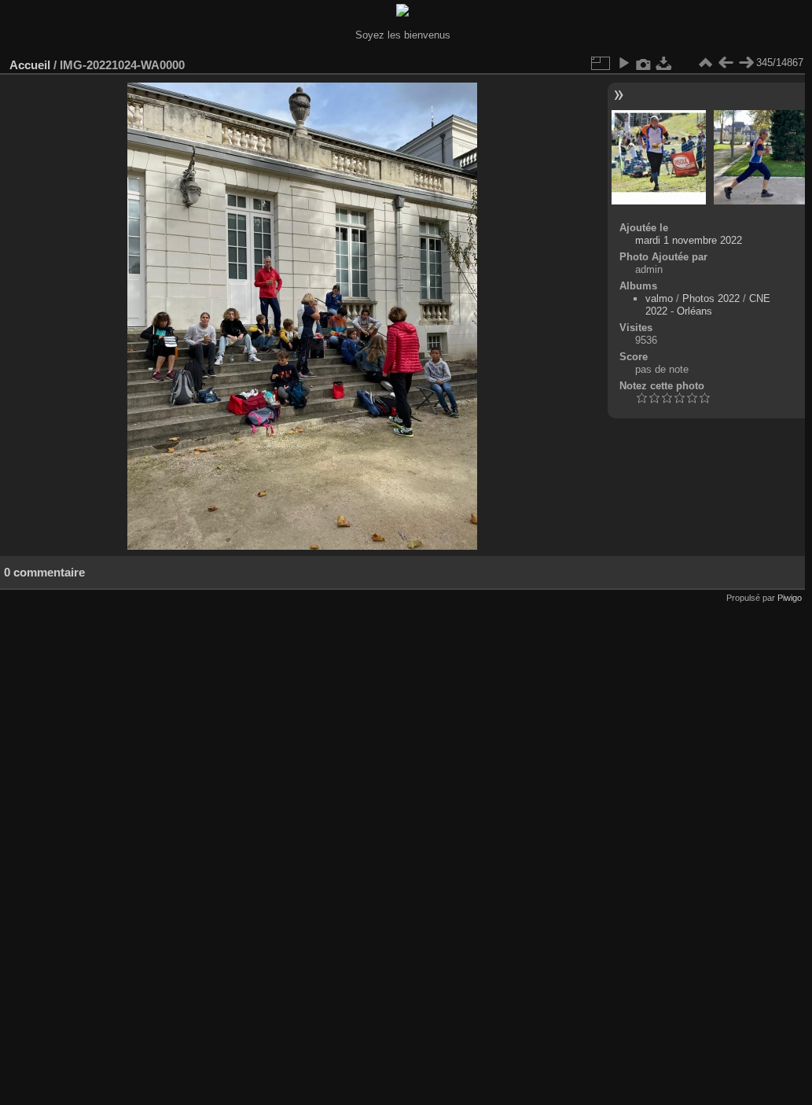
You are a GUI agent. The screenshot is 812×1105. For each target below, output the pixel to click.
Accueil (29, 65)
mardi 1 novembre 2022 (688, 240)
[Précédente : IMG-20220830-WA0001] (725, 63)
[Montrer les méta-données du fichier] (644, 63)
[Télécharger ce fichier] (664, 63)
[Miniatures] (705, 63)
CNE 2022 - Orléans (707, 305)
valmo (659, 298)
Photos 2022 (711, 298)
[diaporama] (623, 63)
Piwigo (789, 597)
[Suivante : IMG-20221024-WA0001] (746, 63)
